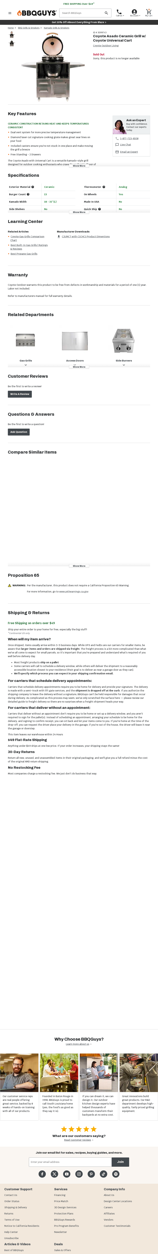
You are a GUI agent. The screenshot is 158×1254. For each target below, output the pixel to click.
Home (11, 27)
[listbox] (12, 39)
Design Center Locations (118, 1201)
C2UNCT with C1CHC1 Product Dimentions (86, 236)
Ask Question (18, 432)
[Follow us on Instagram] (79, 1174)
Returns (8, 1213)
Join (120, 1161)
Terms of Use (11, 1219)
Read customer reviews (77, 1140)
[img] (53, 67)
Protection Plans (63, 1213)
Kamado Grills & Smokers (56, 27)
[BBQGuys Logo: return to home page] (37, 13)
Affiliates (109, 1213)
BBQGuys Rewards (64, 1219)
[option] (12, 37)
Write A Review (19, 394)
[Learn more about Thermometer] (104, 187)
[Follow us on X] (54, 1174)
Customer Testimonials (117, 1226)
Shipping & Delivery (15, 1207)
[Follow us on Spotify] (115, 1174)
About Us (109, 1195)
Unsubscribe (11, 1238)
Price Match (61, 1201)
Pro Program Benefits (66, 1226)
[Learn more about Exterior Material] (33, 187)
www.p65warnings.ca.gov (73, 591)
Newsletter (60, 1232)
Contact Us (10, 1195)
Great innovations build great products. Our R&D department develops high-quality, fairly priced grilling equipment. (138, 1104)
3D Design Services (65, 1207)
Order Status (11, 1201)
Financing (59, 1195)
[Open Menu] (10, 13)
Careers (108, 1207)
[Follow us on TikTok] (103, 1174)
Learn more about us (77, 1044)
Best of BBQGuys (14, 1250)
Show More (79, 166)
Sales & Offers (62, 1250)
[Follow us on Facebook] (42, 1174)
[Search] (106, 13)
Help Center (11, 1232)
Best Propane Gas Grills (24, 253)
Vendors (108, 1219)
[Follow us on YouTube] (66, 1174)
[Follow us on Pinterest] (91, 1174)
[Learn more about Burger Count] (28, 194)
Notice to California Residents (21, 1226)
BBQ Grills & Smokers (29, 27)
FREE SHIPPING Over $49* (79, 4)
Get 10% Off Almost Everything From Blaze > (79, 22)
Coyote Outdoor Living (106, 45)
